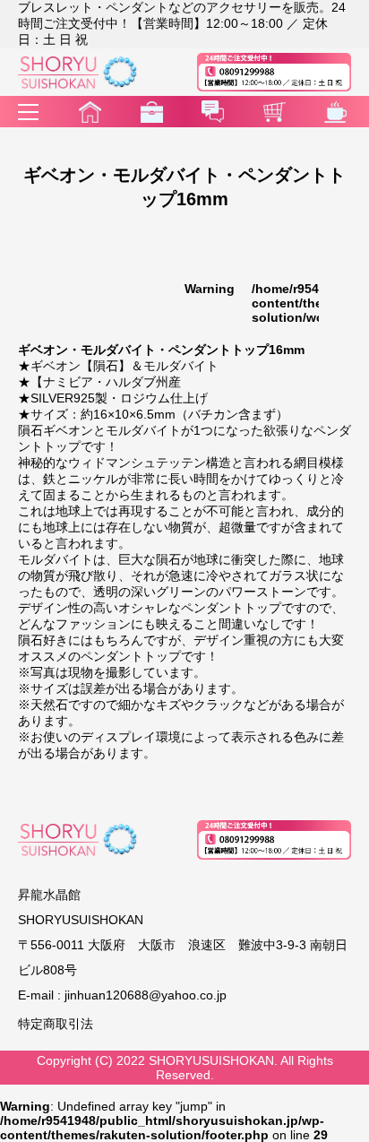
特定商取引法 (55, 1024)
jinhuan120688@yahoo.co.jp (145, 995)
